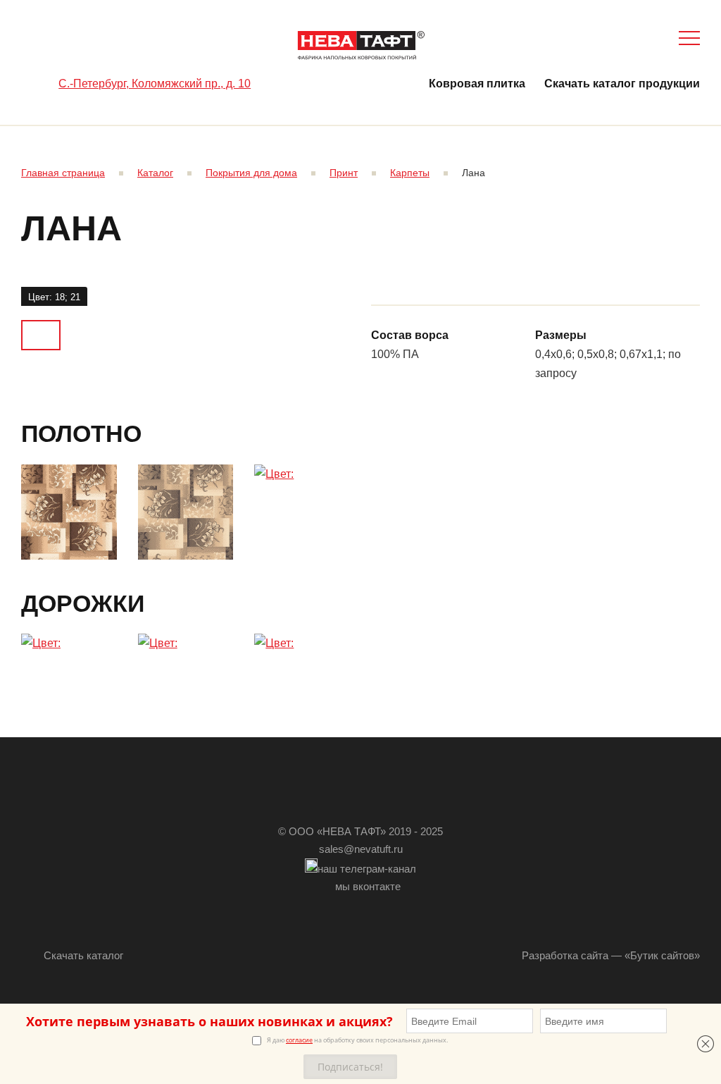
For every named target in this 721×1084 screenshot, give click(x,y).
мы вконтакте (368, 886)
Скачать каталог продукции (622, 84)
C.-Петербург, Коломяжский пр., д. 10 (154, 84)
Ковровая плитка (477, 84)
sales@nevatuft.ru (361, 849)
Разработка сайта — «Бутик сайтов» (611, 955)
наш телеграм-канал (367, 869)
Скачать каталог (83, 955)
